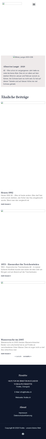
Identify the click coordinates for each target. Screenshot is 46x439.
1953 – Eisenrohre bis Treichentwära (20, 264)
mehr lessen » (6, 204)
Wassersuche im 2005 (12, 339)
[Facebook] (23, 434)
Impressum (23, 413)
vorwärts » (27, 356)
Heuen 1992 (7, 192)
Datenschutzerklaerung (23, 415)
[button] (34, 4)
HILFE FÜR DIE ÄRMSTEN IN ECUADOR (23, 381)
